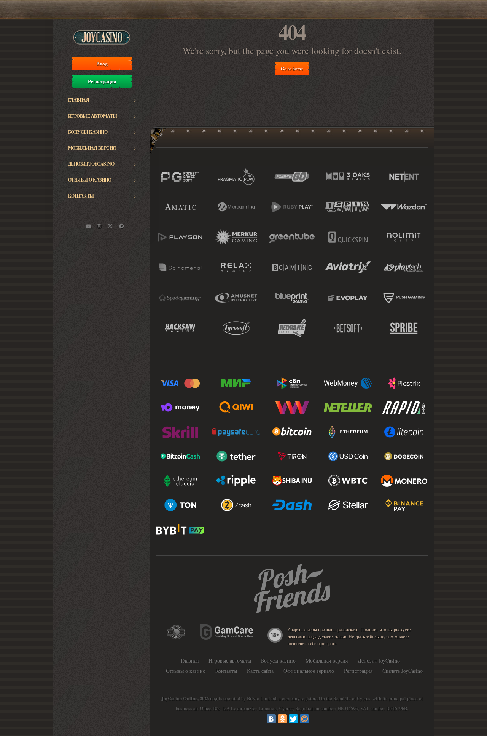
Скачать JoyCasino (402, 670)
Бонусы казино (88, 132)
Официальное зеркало (308, 670)
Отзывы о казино (89, 180)
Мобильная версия (92, 148)
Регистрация (102, 81)
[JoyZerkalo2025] (121, 226)
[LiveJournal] (315, 718)
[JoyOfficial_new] (110, 226)
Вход (102, 63)
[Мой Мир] (304, 718)
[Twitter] (293, 718)
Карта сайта (260, 670)
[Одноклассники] (282, 718)
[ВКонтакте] (271, 718)
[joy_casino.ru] (99, 226)
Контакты (81, 196)
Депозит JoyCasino (91, 164)
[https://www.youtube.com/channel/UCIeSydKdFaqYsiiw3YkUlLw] (88, 226)
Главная (78, 100)
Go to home (292, 68)
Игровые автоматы (92, 116)
